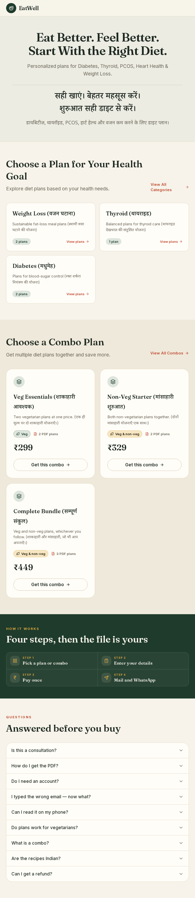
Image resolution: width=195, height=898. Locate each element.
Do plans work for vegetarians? (44, 827)
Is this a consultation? (34, 750)
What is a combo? (30, 843)
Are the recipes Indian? (36, 858)
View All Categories (161, 187)
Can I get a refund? (31, 873)
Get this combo (47, 464)
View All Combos (166, 353)
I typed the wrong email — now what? (51, 796)
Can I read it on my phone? (39, 812)
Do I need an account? (35, 781)
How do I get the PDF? (34, 765)
